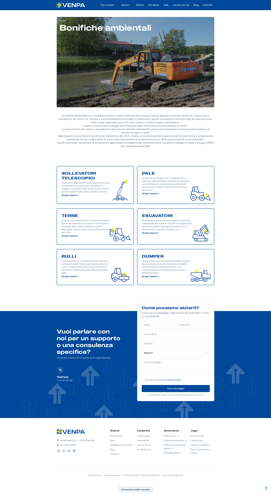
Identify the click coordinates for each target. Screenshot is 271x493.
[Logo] (71, 431)
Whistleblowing (171, 453)
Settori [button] (140, 5)
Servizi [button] (125, 5)
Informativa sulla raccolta (135, 489)
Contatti (208, 5)
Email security (144, 449)
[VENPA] (71, 5)
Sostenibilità (143, 440)
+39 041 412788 (67, 445)
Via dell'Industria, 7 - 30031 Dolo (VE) (77, 440)
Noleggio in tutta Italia (121, 445)
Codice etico (170, 436)
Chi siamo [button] (153, 5)
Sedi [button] (166, 5)
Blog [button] (196, 5)
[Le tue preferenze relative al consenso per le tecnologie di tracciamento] (266, 488)
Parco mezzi (116, 436)
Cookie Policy (197, 440)
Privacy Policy (174, 380)
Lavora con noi (144, 445)
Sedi (112, 440)
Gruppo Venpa (143, 436)
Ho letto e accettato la (163, 380)
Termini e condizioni (200, 445)
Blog (112, 449)
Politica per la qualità (174, 440)
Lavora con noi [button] (181, 5)
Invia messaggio (175, 388)
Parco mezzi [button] (107, 5)
